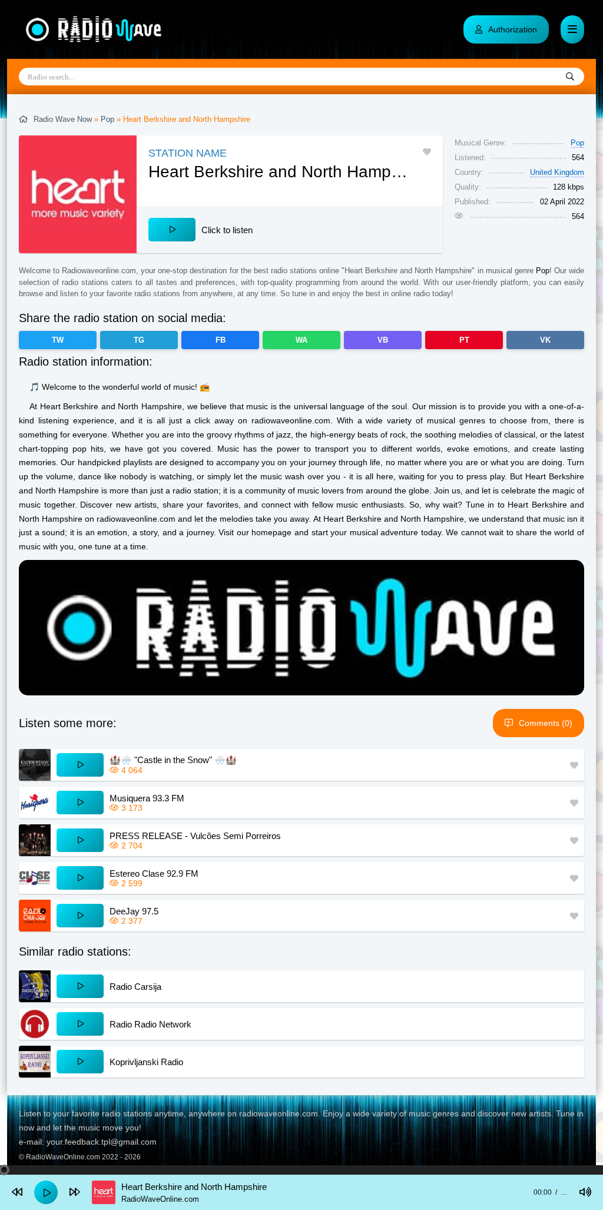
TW (58, 340)
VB (382, 340)
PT (464, 340)
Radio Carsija (135, 987)
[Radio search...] (570, 77)
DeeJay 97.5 (134, 911)
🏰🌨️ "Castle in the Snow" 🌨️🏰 (173, 760)
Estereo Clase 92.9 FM (154, 873)
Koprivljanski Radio (146, 1062)
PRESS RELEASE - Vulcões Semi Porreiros (195, 836)
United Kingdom (557, 172)
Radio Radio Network (150, 1024)
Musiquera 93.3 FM (147, 798)
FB (221, 340)
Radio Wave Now (63, 119)
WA (301, 340)
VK (545, 340)
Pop (107, 119)
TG (139, 340)
